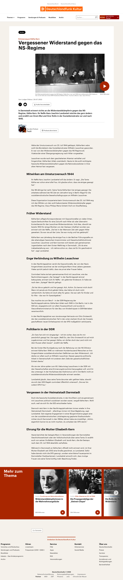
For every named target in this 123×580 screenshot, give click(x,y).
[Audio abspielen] (104, 86)
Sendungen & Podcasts (36, 17)
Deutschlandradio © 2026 (61, 572)
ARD (45, 576)
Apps (52, 550)
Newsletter (54, 553)
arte (68, 576)
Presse (101, 550)
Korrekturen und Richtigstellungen (105, 560)
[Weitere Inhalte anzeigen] (115, 492)
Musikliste (52, 17)
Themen (10, 17)
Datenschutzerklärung (45, 574)
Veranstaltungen (56, 559)
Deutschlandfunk (53, 4)
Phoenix (60, 576)
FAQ (51, 547)
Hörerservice (79, 547)
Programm (21, 17)
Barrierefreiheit (104, 564)
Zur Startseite (37, 530)
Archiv (61, 17)
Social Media (79, 550)
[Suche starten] (96, 17)
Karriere (102, 553)
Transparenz (103, 556)
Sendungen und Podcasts (10, 550)
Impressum (81, 574)
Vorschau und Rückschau (10, 547)
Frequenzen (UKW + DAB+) (34, 550)
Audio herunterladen (43, 104)
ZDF (52, 576)
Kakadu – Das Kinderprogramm (12, 556)
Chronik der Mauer (80, 576)
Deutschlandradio (105, 547)
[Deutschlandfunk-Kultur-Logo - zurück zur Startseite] (61, 9)
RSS (51, 556)
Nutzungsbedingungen (65, 574)
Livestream (29, 547)
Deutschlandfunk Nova (68, 4)
